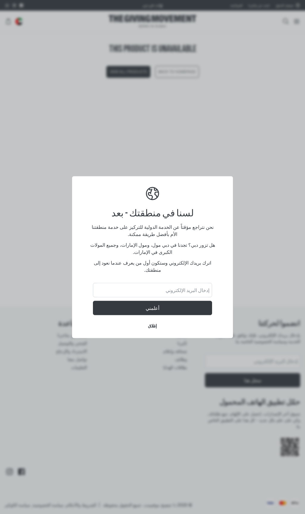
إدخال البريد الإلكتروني (187, 290)
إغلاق (152, 325)
